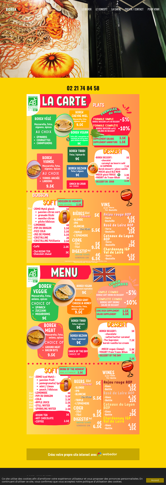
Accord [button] (155, 480)
